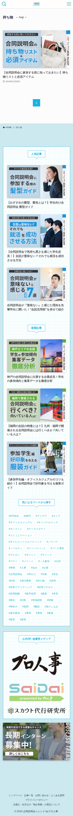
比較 (23, 600)
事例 (12, 567)
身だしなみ (52, 606)
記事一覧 (28, 795)
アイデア (42, 516)
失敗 (44, 574)
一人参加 (44, 561)
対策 (12, 580)
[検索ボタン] (4, 4)
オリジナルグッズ (48, 522)
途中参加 (15, 613)
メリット (28, 561)
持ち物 (41, 580)
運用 (28, 613)
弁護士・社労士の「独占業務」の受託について (36, 804)
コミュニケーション (21, 535)
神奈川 (13, 606)
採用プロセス (45, 587)
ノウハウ (53, 541)
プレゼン (15, 554)
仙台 (34, 567)
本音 (55, 593)
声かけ (32, 574)
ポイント (31, 554)
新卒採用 (31, 593)
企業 (46, 567)
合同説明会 (16, 574)
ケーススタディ (37, 528)
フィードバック (37, 548)
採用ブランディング (21, 587)
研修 (50, 600)
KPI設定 (14, 516)
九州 (58, 561)
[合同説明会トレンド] (36, 4)
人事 (23, 567)
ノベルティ (16, 548)
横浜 (12, 600)
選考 (39, 613)
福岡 (26, 606)
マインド (47, 554)
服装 (44, 593)
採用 (53, 580)
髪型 (12, 619)
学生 (55, 574)
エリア (56, 516)
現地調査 (37, 600)
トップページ (15, 795)
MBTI (28, 516)
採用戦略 (15, 593)
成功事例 (26, 580)
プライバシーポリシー (36, 800)
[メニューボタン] (69, 4)
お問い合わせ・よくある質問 (49, 795)
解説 (37, 606)
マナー (13, 561)
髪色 (23, 619)
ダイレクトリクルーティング (26, 541)
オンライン (16, 528)
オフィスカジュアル (21, 522)
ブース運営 (58, 548)
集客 (50, 613)
